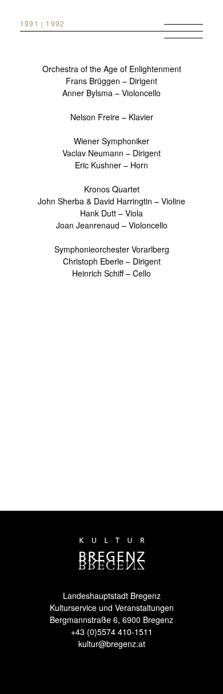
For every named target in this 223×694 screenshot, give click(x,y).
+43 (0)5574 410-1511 (112, 631)
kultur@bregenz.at (111, 643)
